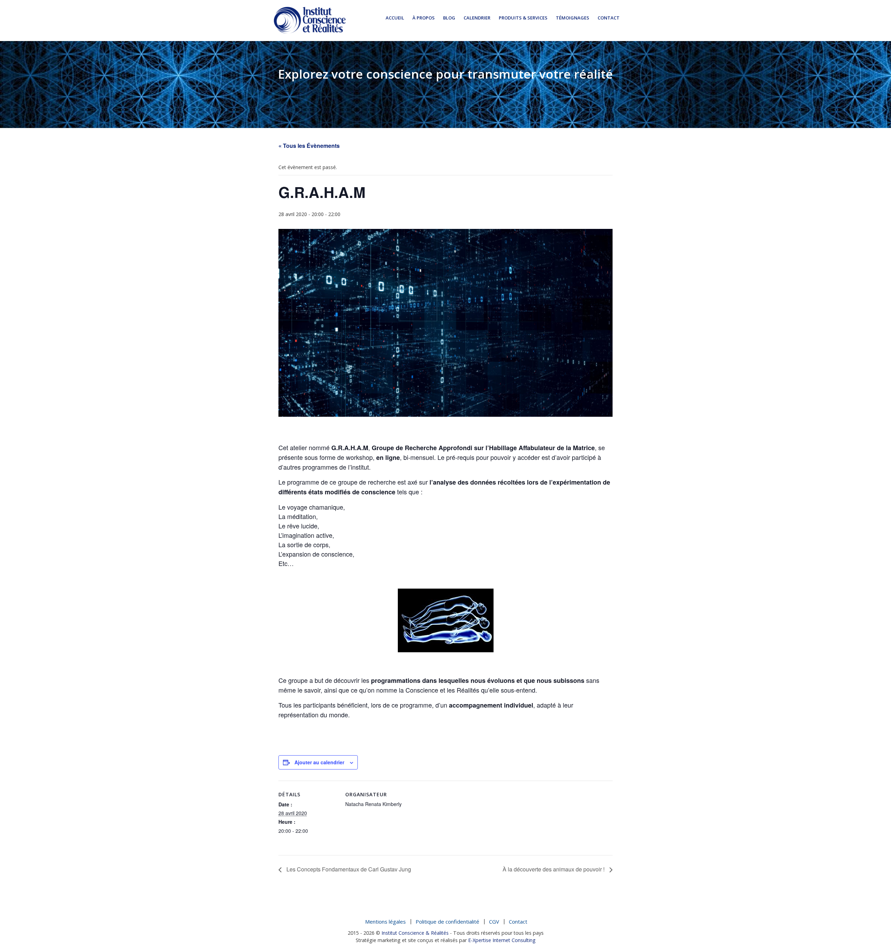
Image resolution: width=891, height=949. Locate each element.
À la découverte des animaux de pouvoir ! (554, 869)
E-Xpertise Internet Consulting (502, 940)
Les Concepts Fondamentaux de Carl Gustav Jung (348, 869)
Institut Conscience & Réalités (415, 933)
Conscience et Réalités (309, 20)
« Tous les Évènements (309, 146)
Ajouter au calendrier (319, 762)
